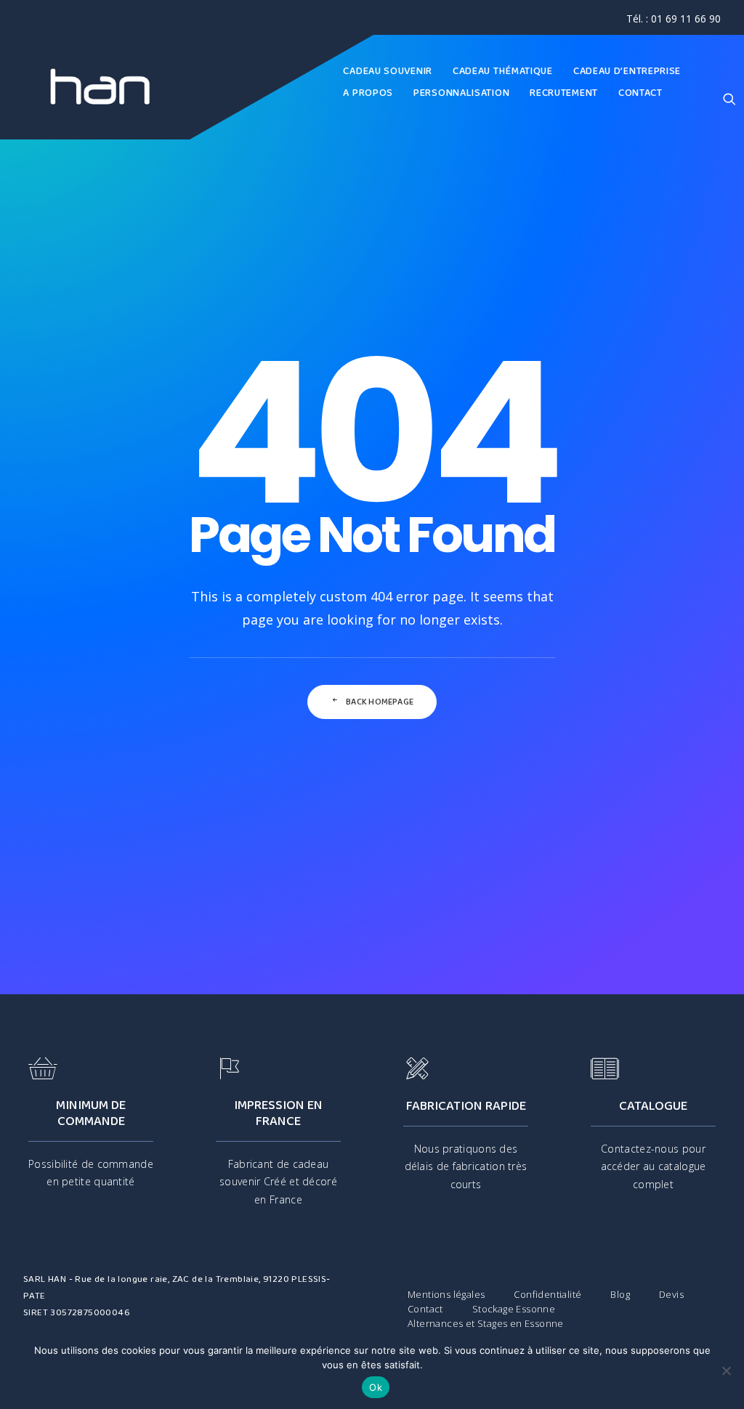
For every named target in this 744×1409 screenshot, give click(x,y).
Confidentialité (547, 1294)
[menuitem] (673, 18)
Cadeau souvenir (387, 71)
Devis (671, 1294)
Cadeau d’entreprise (627, 71)
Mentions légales (446, 1294)
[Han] (100, 87)
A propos (368, 93)
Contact (640, 93)
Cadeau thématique (503, 71)
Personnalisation (461, 93)
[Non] (726, 1370)
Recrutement (564, 93)
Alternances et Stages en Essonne (486, 1323)
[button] (729, 98)
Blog (620, 1294)
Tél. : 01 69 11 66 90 (673, 18)
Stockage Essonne (513, 1308)
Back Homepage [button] (379, 702)
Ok (375, 1387)
